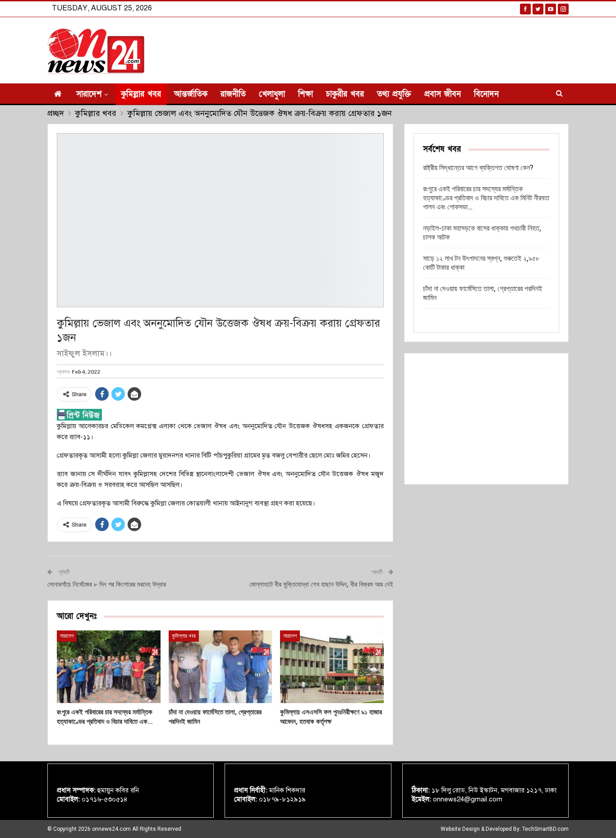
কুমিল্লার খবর (141, 94)
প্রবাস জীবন (442, 94)
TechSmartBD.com (545, 829)
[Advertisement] (486, 418)
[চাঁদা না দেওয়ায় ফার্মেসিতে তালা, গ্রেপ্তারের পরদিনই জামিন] (220, 666)
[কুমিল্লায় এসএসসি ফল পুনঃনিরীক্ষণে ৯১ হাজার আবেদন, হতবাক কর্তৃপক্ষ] (332, 666)
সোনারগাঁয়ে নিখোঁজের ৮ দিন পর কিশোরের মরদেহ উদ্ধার (106, 584)
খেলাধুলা (272, 94)
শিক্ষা (305, 94)
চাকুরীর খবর (345, 94)
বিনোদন (486, 94)
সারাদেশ (88, 94)
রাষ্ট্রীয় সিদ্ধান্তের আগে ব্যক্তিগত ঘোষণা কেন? (478, 167)
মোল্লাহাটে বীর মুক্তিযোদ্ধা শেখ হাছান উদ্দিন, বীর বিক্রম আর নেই (321, 584)
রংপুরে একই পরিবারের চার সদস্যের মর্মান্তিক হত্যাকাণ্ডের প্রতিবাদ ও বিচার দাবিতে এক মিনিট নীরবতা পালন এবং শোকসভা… (486, 198)
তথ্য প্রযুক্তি (394, 94)
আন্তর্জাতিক (190, 94)
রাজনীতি (233, 94)
